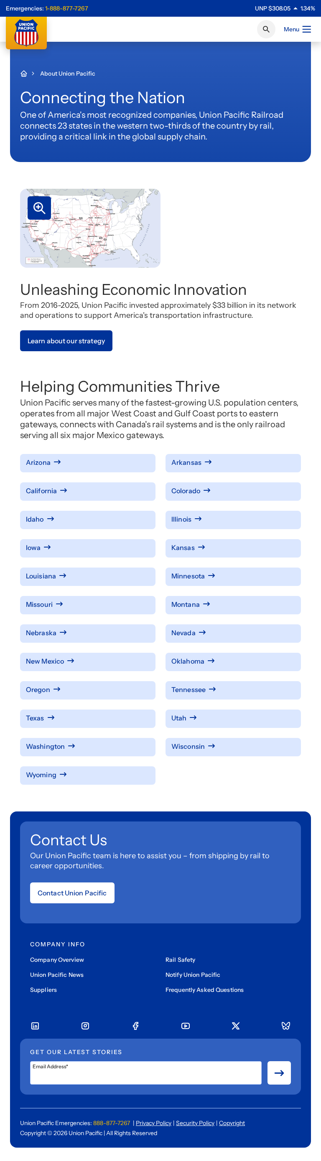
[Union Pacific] (26, 33)
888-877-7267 (111, 1123)
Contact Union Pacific (72, 893)
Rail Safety (180, 959)
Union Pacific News (57, 974)
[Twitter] (236, 1026)
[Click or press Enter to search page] (266, 29)
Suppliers (43, 990)
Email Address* (50, 1067)
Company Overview (57, 959)
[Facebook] (135, 1026)
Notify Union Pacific (193, 974)
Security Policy (195, 1123)
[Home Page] (28, 73)
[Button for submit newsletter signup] (279, 1073)
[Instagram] (85, 1026)
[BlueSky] (286, 1026)
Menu (291, 29)
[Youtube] (186, 1026)
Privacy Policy (153, 1123)
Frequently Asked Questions (205, 990)
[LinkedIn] (35, 1026)
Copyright (232, 1123)
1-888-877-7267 (66, 8)
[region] (285, 8)
